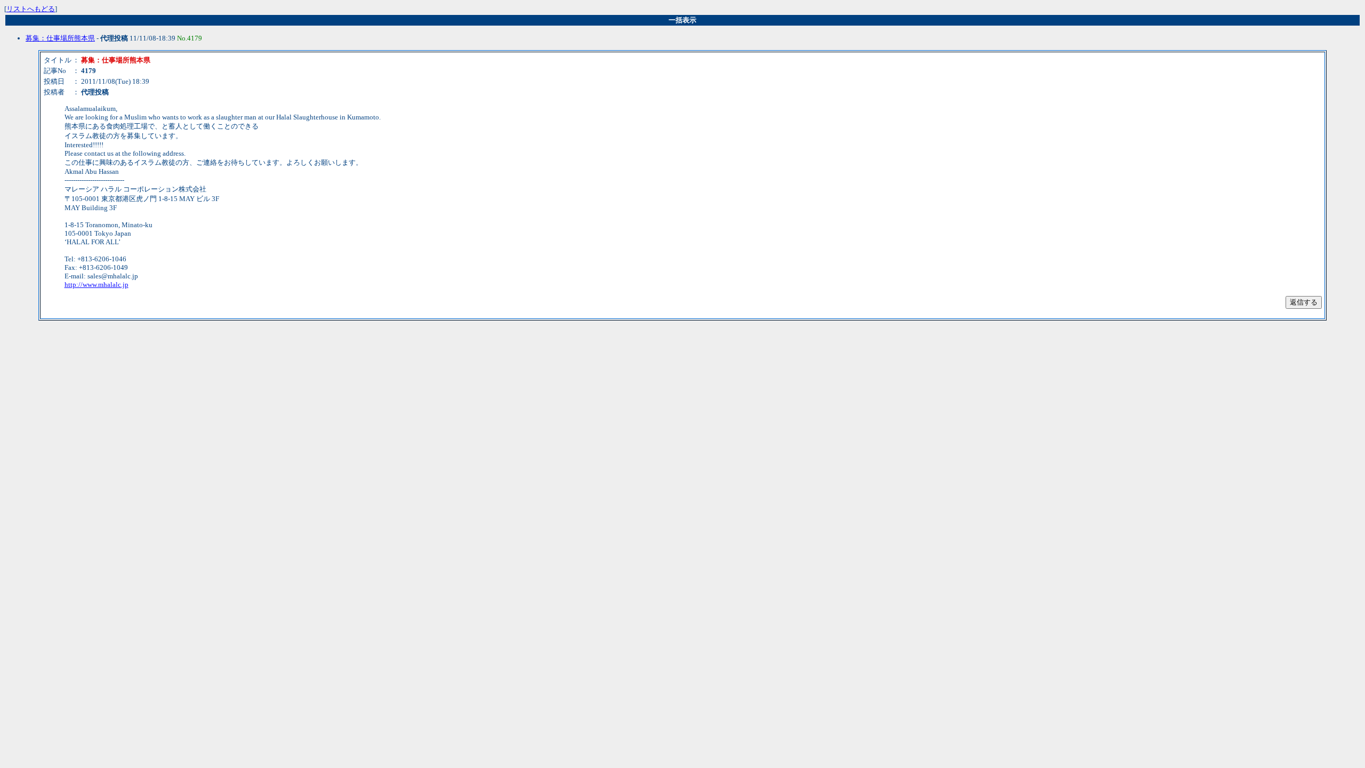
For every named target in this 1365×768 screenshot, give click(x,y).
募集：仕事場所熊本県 (60, 38)
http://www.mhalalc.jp (97, 285)
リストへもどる (30, 9)
